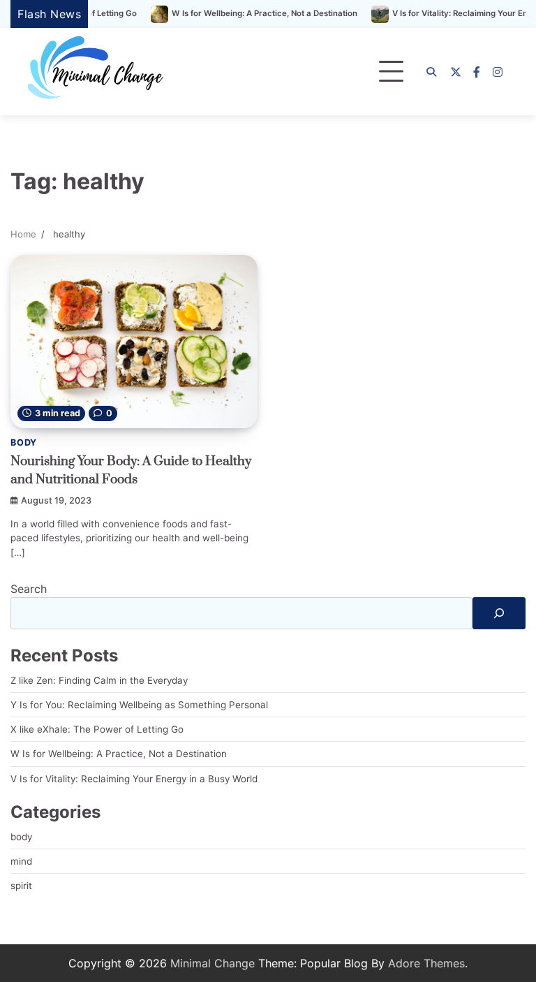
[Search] (431, 71)
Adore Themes (426, 963)
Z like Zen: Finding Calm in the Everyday (99, 680)
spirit (21, 885)
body (23, 442)
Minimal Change (212, 963)
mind (21, 861)
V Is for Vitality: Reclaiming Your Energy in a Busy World (134, 778)
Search (28, 589)
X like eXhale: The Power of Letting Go (97, 729)
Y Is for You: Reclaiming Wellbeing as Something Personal (139, 704)
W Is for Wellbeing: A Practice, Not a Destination (244, 13)
